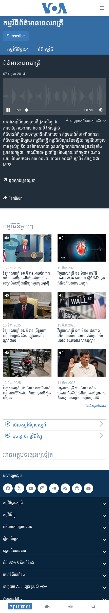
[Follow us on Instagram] (42, 488)
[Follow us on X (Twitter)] (19, 488)
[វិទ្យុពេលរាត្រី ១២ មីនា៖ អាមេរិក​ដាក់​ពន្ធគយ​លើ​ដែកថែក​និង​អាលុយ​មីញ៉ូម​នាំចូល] (27, 363)
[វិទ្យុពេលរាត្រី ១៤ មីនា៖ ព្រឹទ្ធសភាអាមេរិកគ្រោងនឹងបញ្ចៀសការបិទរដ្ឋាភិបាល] (27, 305)
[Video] (47, 606)
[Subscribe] (88, 488)
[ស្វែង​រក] (93, 606)
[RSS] (65, 488)
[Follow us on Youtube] (31, 488)
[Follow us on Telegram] (54, 488)
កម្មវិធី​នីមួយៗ (18, 49)
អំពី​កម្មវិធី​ (45, 49)
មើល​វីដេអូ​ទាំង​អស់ (95, 406)
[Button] (13, 199)
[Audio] (70, 606)
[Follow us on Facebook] (8, 488)
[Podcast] (77, 488)
